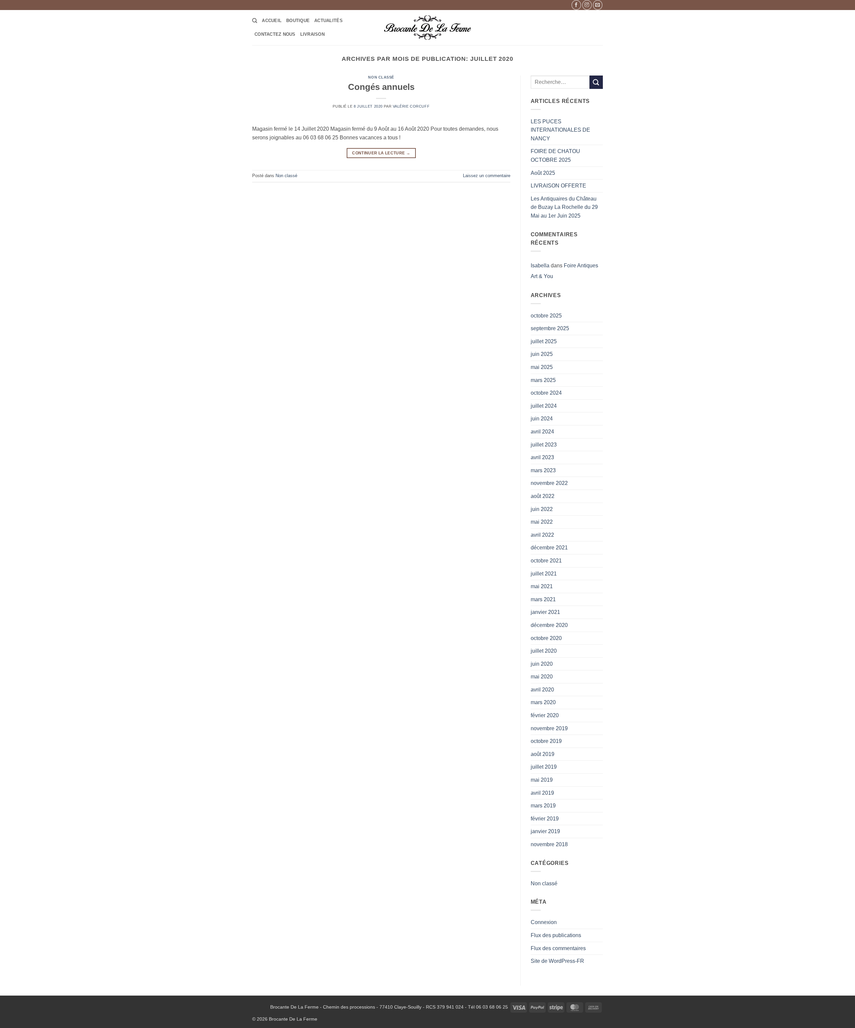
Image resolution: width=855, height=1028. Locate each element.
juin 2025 (542, 354)
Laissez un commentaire (486, 175)
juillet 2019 (544, 767)
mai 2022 (542, 522)
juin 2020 (542, 664)
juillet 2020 (544, 651)
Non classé (381, 77)
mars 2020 (543, 702)
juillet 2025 (544, 341)
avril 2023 (542, 457)
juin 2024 (542, 418)
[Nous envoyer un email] (598, 5)
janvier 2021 (545, 612)
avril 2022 (542, 535)
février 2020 (545, 715)
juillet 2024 (544, 406)
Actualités (328, 20)
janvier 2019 (545, 831)
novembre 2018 (549, 844)
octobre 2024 (546, 393)
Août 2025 (543, 173)
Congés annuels (381, 87)
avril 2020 (542, 689)
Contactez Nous (275, 34)
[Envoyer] (596, 82)
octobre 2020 (546, 638)
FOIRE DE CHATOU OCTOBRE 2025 (555, 155)
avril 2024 (542, 431)
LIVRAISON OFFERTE (558, 185)
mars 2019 (543, 805)
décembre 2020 (549, 625)
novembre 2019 (549, 728)
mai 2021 (542, 586)
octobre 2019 (546, 741)
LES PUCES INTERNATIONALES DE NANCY (560, 130)
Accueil (272, 20)
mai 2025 (542, 367)
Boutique (298, 20)
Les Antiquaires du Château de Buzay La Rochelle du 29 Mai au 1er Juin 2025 (564, 207)
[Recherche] (254, 20)
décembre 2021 (549, 547)
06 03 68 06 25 (492, 1007)
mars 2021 (543, 599)
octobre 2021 (546, 560)
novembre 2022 (549, 483)
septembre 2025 (550, 328)
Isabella (540, 265)
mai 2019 (542, 780)
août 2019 (542, 754)
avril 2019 (542, 793)
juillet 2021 (544, 573)
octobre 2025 (546, 315)
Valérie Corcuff (411, 106)
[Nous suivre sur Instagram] (587, 5)
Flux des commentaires (558, 948)
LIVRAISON (312, 34)
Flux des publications (556, 935)
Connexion (544, 922)
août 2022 (542, 496)
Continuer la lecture (381, 153)
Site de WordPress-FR (557, 961)
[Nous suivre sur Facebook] (576, 5)
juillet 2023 (544, 444)
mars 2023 (543, 470)
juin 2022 (542, 509)
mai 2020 (542, 676)
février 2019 (545, 818)
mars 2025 (543, 380)
